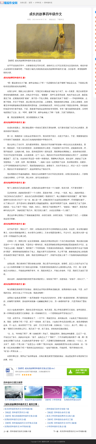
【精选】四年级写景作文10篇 (16, 412)
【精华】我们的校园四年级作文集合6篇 (20, 416)
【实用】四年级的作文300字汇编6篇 (62, 423)
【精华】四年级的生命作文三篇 (60, 419)
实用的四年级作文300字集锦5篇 (17, 426)
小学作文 (38, 3)
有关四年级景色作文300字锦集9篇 (18, 409)
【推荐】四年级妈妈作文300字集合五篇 (20, 423)
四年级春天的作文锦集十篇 (58, 409)
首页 (30, 3)
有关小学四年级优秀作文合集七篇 (61, 416)
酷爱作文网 (45, 441)
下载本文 (60, 19)
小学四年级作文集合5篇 (56, 426)
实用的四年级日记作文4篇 (15, 419)
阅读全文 (52, 19)
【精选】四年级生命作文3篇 (58, 412)
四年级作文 (48, 3)
